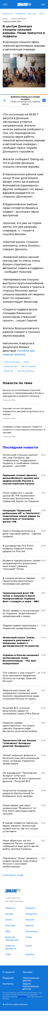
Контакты (8, 984)
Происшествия (10, 366)
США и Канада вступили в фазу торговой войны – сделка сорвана (22, 534)
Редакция (8, 978)
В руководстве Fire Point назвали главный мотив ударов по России (18, 548)
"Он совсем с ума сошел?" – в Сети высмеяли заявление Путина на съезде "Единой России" (21, 676)
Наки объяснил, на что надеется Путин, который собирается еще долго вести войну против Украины (21, 844)
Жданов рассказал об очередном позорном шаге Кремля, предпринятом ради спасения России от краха (21, 694)
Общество (8, 371)
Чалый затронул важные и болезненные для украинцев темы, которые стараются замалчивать (21, 759)
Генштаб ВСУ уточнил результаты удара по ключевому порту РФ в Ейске (21, 711)
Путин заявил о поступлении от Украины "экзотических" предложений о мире (21, 613)
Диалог (5, 18)
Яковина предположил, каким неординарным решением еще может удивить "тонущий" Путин (22, 564)
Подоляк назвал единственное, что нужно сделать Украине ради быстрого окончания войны (20, 726)
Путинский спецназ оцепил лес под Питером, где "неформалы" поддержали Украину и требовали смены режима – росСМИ (21, 460)
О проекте (8, 972)
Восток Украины (28, 366)
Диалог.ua (22, 997)
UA (43, 4)
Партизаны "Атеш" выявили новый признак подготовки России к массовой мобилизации (20, 862)
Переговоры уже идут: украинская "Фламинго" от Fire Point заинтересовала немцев (19, 809)
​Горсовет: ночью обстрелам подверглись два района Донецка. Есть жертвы (23, 411)
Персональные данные (31, 979)
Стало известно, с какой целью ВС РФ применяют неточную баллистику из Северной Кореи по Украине (21, 497)
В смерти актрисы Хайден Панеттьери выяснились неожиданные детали (19, 581)
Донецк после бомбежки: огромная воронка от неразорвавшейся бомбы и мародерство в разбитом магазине (23, 393)
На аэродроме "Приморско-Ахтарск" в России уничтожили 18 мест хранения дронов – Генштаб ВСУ (22, 777)
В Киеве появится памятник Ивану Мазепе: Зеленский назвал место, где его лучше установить (20, 827)
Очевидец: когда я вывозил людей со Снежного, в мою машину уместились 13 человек (24, 429)
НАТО (26, 362)
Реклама (27, 972)
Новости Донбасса (25, 371)
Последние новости (20, 447)
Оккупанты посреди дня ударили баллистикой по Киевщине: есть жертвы (18, 793)
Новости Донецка (12, 362)
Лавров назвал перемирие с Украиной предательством (21, 627)
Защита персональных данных (31, 986)
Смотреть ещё (13, 875)
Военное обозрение (18, 18)
